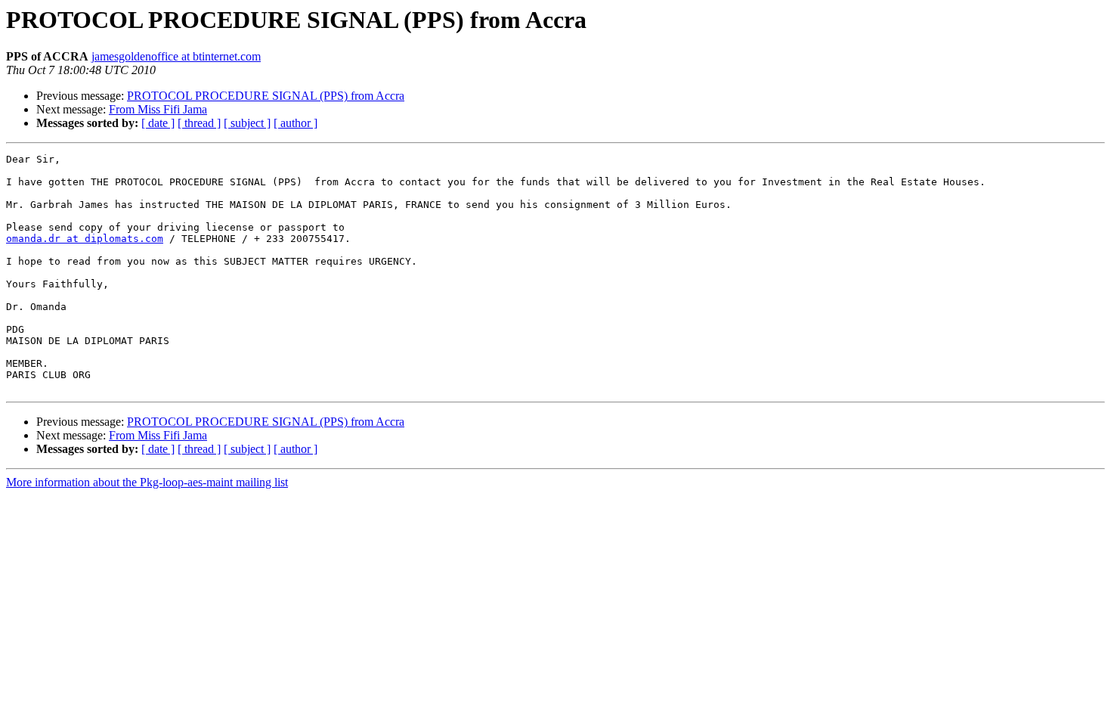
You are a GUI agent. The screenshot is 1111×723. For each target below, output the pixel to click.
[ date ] (158, 122)
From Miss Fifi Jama (158, 109)
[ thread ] (199, 122)
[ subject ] (247, 122)
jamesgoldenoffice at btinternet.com (176, 56)
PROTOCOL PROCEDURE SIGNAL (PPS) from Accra (265, 95)
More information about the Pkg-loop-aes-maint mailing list (147, 482)
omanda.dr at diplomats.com (84, 238)
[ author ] (295, 122)
